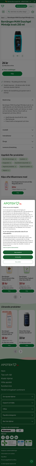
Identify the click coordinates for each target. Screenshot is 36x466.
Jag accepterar (18, 252)
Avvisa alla (18, 257)
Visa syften (18, 262)
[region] (18, 233)
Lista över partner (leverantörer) (10, 247)
